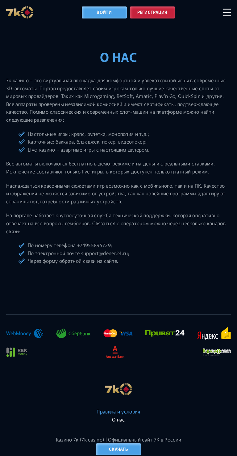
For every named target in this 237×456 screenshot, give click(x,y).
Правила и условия (118, 411)
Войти (104, 12)
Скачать (118, 449)
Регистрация (152, 12)
